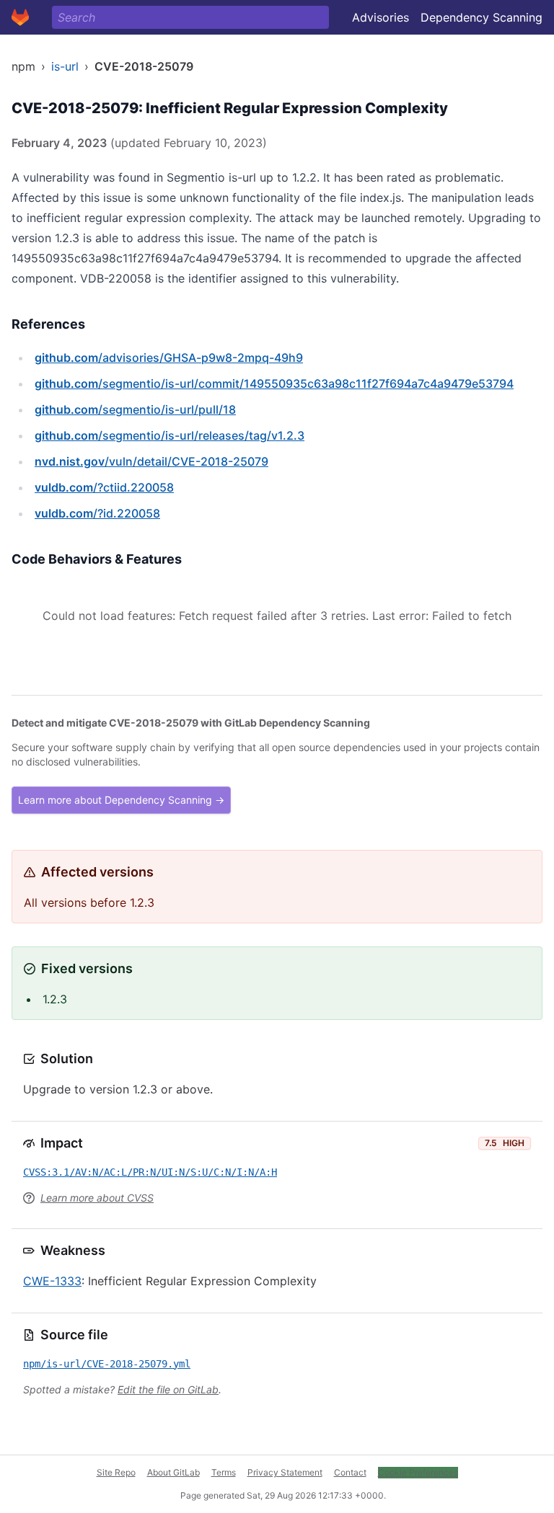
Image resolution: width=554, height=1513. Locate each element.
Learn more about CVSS (97, 1198)
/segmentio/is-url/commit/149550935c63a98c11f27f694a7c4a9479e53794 (274, 383)
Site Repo (116, 1472)
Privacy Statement (284, 1472)
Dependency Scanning (481, 17)
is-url (65, 66)
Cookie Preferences (418, 1472)
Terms (223, 1472)
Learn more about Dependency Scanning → (121, 800)
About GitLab (173, 1472)
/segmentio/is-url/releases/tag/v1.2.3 (169, 435)
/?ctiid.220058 (104, 487)
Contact (350, 1472)
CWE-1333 (52, 1281)
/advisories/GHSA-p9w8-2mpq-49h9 (169, 357)
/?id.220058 (97, 513)
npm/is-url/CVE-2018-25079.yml (106, 1364)
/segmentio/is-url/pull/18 (135, 409)
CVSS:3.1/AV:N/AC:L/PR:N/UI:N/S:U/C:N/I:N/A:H (150, 1172)
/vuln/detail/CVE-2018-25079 (151, 461)
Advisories (380, 17)
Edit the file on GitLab (168, 1389)
